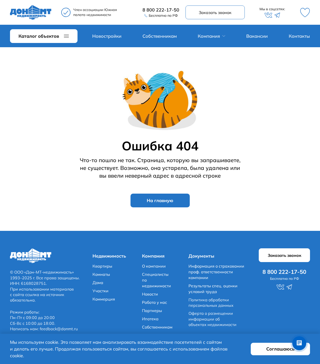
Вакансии (257, 36)
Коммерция (103, 299)
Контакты (299, 36)
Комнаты (101, 274)
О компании (154, 266)
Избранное (305, 12)
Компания (209, 36)
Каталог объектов (38, 36)
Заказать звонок (215, 12)
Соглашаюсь (280, 349)
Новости (150, 294)
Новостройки (107, 36)
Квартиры (102, 266)
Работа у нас (154, 302)
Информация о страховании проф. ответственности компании (216, 272)
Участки (100, 290)
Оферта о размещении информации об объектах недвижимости (212, 319)
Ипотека (150, 318)
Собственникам (159, 36)
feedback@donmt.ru (59, 328)
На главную (160, 200)
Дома (97, 282)
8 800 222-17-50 (160, 10)
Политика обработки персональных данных (211, 302)
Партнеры (152, 310)
